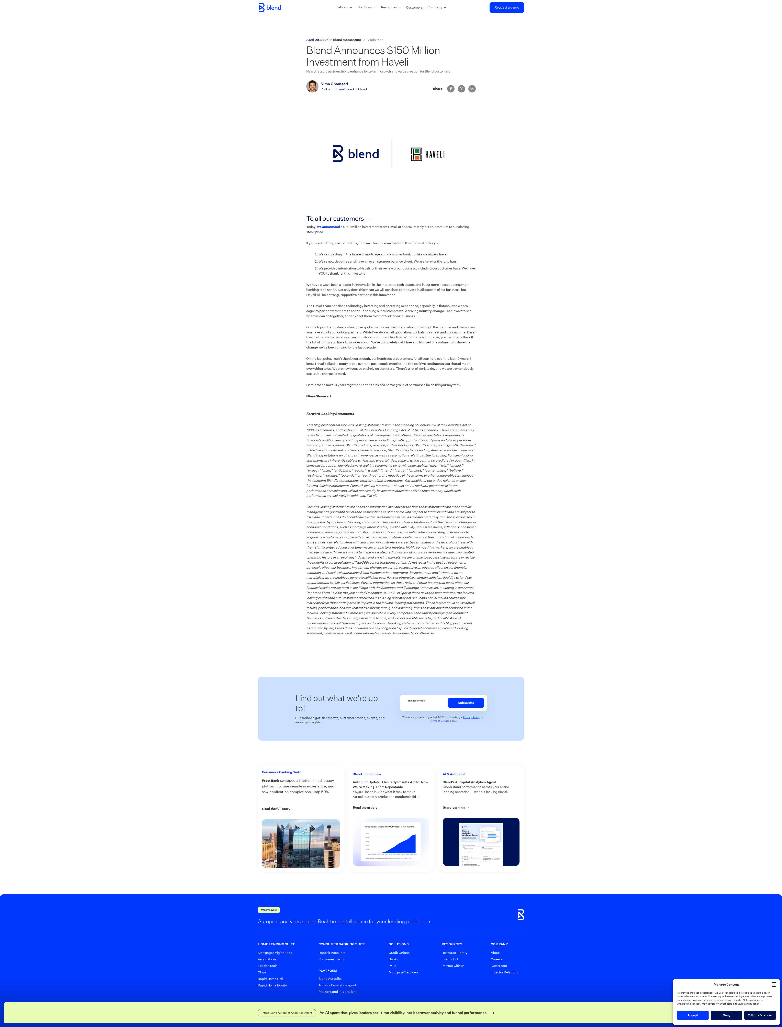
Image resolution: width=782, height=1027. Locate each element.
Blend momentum (347, 40)
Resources (389, 7)
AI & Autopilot (454, 774)
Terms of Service (439, 720)
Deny (726, 1015)
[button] (774, 984)
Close (262, 972)
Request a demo (507, 7)
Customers (414, 7)
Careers (497, 959)
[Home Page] (270, 7)
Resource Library (452, 953)
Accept (693, 1015)
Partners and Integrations (337, 992)
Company (434, 7)
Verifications (267, 959)
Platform (341, 7)
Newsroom (499, 966)
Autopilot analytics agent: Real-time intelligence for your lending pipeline (341, 921)
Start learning (481, 807)
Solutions (365, 7)
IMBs (392, 966)
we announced (328, 227)
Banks (393, 959)
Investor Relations (502, 972)
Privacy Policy (471, 717)
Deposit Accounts (332, 953)
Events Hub (450, 959)
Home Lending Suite (276, 944)
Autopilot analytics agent (337, 985)
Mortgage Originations (273, 953)
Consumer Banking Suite (281, 772)
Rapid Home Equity (272, 985)
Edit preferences (760, 1015)
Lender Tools (267, 966)
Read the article (391, 807)
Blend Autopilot (330, 979)
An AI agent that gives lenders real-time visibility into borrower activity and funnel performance (403, 1013)
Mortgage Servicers (401, 972)
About (495, 953)
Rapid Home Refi (270, 979)
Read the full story (289, 809)
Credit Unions (399, 953)
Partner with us (452, 966)
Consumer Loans (331, 959)
